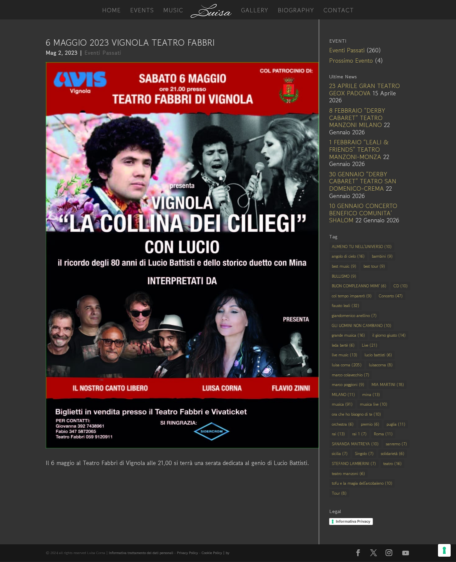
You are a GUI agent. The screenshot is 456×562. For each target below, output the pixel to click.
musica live (373, 404)
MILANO (343, 394)
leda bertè (343, 345)
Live (369, 345)
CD (401, 286)
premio (370, 424)
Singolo (364, 453)
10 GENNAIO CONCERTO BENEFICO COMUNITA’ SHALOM (363, 212)
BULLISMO (344, 276)
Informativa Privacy (353, 521)
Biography (296, 11)
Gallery (254, 11)
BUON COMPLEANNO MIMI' (359, 286)
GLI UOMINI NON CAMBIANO (361, 325)
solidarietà (392, 453)
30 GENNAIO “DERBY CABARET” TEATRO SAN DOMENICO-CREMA (362, 181)
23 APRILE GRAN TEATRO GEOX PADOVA (364, 89)
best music (344, 266)
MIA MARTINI (388, 384)
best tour (374, 266)
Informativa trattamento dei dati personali (141, 552)
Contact (338, 11)
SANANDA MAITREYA (355, 444)
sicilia (340, 453)
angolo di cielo (348, 256)
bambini (382, 256)
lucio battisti (378, 355)
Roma (383, 434)
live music (344, 355)
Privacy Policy (187, 552)
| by (226, 552)
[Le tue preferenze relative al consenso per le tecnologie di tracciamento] (444, 550)
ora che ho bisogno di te (356, 414)
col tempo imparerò (352, 296)
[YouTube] (405, 553)
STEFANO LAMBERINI (354, 463)
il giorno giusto (389, 335)
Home (111, 11)
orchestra (343, 424)
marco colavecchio (350, 375)
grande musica (348, 335)
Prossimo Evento (351, 60)
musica (342, 404)
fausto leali (345, 305)
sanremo (396, 444)
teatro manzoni (348, 473)
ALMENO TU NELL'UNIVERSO (362, 246)
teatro (392, 463)
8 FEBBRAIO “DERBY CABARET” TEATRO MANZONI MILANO (357, 117)
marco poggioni (348, 384)
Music (173, 11)
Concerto (391, 296)
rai (338, 434)
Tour (339, 493)
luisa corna (347, 365)
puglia (396, 424)
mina (371, 394)
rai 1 (359, 434)
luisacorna (381, 365)
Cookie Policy (212, 552)
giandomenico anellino (354, 315)
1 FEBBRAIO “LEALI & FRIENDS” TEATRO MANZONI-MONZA (359, 149)
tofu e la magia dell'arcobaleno (362, 483)
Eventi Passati (103, 53)
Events (142, 11)
